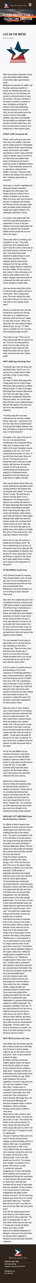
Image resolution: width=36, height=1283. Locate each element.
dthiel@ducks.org (10, 1271)
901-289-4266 (9, 1273)
